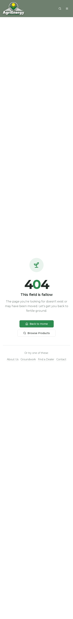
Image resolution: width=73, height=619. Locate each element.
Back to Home (39, 323)
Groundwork (28, 359)
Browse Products (38, 333)
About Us (12, 359)
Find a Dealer (46, 359)
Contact (61, 359)
